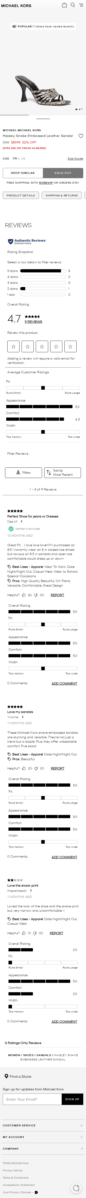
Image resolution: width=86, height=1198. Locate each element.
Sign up (72, 1099)
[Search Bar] (72, 5)
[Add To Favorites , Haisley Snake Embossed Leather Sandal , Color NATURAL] (81, 136)
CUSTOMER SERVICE (19, 1125)
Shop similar (23, 173)
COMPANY (11, 1149)
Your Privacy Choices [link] (17, 1192)
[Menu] (81, 5)
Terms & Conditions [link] (15, 1177)
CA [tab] (15, 158)
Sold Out (63, 173)
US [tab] (23, 158)
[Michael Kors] (16, 5)
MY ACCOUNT (14, 1137)
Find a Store (20, 1076)
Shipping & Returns (62, 195)
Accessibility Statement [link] (19, 1185)
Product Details (21, 195)
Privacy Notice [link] (12, 1170)
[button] (76, 1188)
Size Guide (75, 158)
